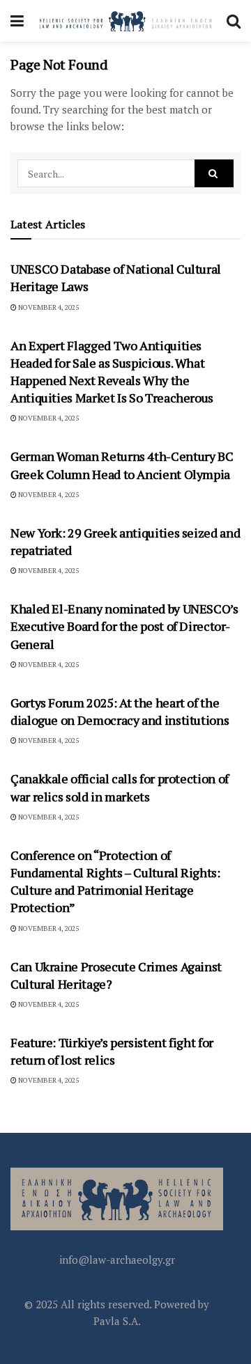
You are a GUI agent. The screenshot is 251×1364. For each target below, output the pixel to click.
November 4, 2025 (48, 307)
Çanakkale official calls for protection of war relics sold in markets (119, 787)
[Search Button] (234, 21)
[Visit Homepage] (125, 21)
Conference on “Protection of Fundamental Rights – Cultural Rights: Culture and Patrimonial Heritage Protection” (115, 881)
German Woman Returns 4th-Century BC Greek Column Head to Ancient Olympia (121, 465)
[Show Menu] (17, 21)
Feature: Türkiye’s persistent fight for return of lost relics (111, 1051)
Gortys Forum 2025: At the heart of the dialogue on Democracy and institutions (119, 711)
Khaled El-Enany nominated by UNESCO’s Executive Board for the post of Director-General (124, 626)
